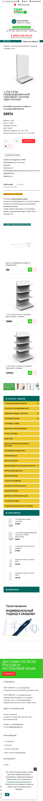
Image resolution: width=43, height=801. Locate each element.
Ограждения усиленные (15, 451)
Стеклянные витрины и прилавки (19, 506)
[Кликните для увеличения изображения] (21, 69)
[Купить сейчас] (5, 146)
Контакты (8, 745)
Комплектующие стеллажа (16, 413)
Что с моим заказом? (10, 1)
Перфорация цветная (13, 471)
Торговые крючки (12, 418)
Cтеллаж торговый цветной (16, 408)
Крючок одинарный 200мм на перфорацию (18, 264)
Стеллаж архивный (13, 481)
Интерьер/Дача (11, 456)
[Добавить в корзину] (30, 270)
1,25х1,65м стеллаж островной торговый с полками (18, 367)
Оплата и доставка (12, 749)
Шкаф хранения (11, 491)
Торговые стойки (12, 423)
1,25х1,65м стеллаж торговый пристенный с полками (18, 315)
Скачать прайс (13, 155)
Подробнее (9, 674)
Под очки (9, 439)
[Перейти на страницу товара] (21, 244)
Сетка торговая (11, 434)
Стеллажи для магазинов (16, 403)
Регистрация (36, 1)
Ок (7, 794)
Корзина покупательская (15, 486)
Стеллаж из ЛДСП (12, 501)
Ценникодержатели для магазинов (20, 466)
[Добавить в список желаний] (10, 146)
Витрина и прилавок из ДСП (16, 496)
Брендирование (11, 476)
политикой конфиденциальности (19, 782)
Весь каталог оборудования (15, 753)
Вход (25, 1)
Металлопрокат (11, 461)
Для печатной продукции (16, 428)
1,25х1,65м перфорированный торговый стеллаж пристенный (26, 535)
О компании (9, 741)
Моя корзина (25, 5)
